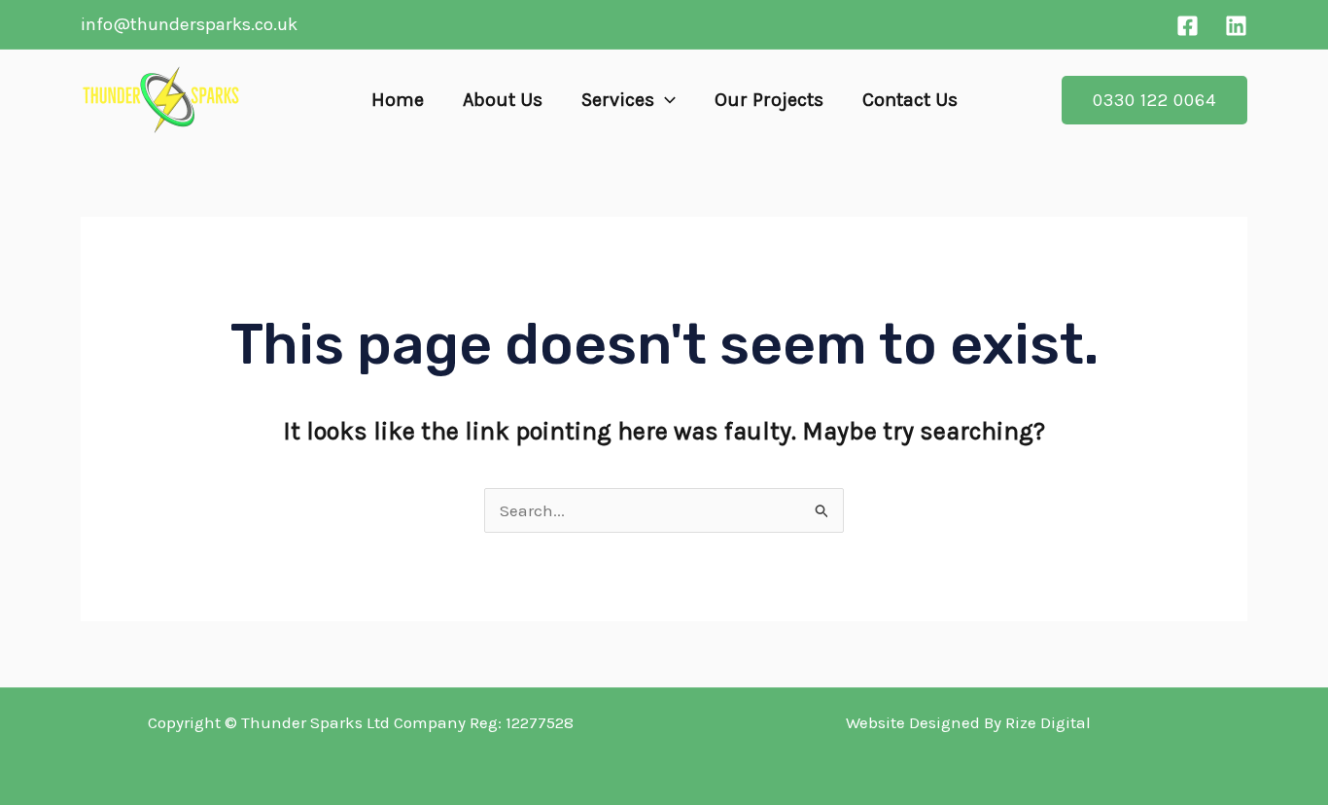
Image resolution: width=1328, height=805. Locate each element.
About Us (502, 99)
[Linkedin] (1236, 26)
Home (397, 99)
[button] (665, 100)
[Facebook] (1187, 26)
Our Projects (769, 99)
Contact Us (910, 99)
